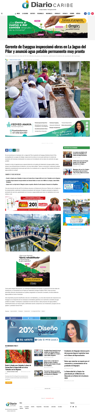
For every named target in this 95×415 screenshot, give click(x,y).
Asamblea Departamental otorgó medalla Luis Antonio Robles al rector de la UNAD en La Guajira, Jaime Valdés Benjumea (32, 181)
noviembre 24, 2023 (28, 59)
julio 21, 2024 (77, 157)
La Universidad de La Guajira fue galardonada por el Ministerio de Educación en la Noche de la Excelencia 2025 (76, 374)
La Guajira (25, 13)
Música (78, 13)
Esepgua (21, 311)
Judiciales (57, 13)
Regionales (40, 13)
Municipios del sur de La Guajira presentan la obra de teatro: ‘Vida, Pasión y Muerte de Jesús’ (81, 171)
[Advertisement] (76, 245)
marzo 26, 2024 (77, 174)
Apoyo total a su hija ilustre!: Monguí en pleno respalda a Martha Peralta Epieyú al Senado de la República (32, 184)
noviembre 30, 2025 (69, 381)
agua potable (14, 311)
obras (43, 311)
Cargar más (47, 388)
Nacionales (49, 13)
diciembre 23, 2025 (26, 371)
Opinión (72, 13)
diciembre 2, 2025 (69, 368)
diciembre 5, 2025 (69, 358)
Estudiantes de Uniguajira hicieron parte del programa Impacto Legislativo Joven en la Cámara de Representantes (77, 353)
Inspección (27, 311)
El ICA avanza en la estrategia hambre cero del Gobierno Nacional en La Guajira (80, 162)
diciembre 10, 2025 (49, 376)
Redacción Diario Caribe (15, 59)
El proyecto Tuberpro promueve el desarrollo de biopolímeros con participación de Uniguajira (52, 372)
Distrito (32, 13)
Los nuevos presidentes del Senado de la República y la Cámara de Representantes (80, 153)
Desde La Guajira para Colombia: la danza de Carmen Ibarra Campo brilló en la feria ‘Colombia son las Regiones (33, 178)
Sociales (65, 13)
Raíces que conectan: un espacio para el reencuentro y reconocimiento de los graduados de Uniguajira (76, 363)
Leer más (9, 382)
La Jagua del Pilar (35, 311)
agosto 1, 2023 (77, 166)
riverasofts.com (50, 398)
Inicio (18, 13)
